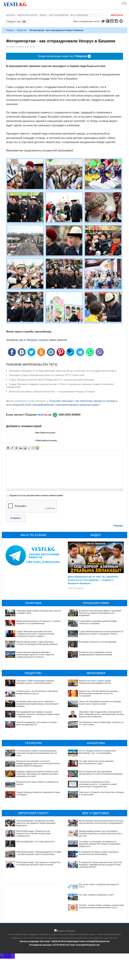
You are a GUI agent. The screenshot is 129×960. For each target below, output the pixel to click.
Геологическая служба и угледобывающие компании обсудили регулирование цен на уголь (36, 753)
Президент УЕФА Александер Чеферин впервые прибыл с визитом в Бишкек (35, 682)
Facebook (107, 21)
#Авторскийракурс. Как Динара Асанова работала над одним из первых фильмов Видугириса (35, 823)
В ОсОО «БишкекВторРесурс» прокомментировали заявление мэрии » (61, 404)
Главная (10, 30)
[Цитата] (29, 448)
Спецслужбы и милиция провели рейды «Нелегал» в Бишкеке (98, 622)
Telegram (121, 21)
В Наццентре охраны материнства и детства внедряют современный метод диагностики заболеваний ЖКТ (100, 864)
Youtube (112, 21)
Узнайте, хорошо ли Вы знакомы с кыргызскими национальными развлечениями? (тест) (101, 906)
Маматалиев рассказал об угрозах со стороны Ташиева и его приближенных (38, 622)
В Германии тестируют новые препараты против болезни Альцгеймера (99, 853)
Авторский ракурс (27, 15)
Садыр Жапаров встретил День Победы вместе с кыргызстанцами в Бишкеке (51, 379)
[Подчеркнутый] (16, 448)
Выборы (10, 15)
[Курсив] (12, 448)
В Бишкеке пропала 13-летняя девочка (97, 642)
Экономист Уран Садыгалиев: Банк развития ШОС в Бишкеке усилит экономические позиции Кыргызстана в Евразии (101, 714)
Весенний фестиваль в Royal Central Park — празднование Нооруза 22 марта (52, 391)
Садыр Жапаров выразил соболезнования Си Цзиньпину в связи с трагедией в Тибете (101, 632)
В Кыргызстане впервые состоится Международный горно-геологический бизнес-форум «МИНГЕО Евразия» (38, 763)
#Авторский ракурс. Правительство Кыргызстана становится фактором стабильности (33, 833)
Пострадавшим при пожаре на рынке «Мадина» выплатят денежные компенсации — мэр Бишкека (37, 714)
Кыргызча (117, 15)
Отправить (15, 518)
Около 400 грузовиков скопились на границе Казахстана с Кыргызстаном (100, 702)
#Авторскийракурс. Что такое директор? (35, 841)
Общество (22, 30)
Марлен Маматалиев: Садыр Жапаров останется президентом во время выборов (36, 643)
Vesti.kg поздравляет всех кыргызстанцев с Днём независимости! (36, 723)
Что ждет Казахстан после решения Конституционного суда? (96, 762)
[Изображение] (25, 448)
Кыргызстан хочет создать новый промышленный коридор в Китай (95, 682)
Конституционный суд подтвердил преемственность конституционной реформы (101, 772)
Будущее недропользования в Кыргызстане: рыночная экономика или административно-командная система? (37, 774)
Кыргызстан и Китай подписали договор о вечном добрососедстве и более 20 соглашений (99, 693)
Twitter (102, 21)
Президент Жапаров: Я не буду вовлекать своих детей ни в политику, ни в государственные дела (62, 370)
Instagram (117, 21)
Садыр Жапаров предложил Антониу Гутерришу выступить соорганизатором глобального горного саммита (35, 634)
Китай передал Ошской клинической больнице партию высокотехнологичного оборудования (101, 822)
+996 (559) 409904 (69, 414)
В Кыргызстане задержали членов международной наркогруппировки (95, 653)
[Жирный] (8, 448)
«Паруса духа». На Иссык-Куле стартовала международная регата (36, 692)
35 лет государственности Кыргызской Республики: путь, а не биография (97, 752)
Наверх (118, 525)
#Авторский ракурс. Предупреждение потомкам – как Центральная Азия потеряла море (39, 853)
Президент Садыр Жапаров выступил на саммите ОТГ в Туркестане (46, 375)
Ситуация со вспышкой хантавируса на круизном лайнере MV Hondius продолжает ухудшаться (100, 844)
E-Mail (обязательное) (46, 440)
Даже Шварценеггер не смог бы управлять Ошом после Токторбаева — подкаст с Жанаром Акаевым (93, 580)
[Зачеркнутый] (21, 448)
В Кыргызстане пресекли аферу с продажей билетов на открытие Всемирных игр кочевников (100, 613)
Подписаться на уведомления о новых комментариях (36, 495)
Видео (43, 15)
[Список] (33, 448)
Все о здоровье (79, 15)
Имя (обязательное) (45, 432)
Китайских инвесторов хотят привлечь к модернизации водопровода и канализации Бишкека (37, 704)
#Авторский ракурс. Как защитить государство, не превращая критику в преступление (38, 863)
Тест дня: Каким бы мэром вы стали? (96, 895)
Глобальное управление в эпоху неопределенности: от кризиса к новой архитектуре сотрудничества (98, 784)
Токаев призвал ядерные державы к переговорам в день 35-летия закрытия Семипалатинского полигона (35, 654)
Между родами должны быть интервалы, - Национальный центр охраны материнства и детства (100, 833)
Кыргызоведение (59, 15)
